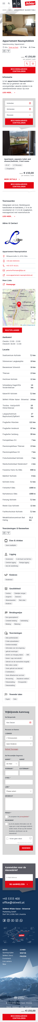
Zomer (22, 950)
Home (5, 10)
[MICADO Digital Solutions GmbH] (19, 997)
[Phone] (27, 63)
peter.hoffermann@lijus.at (15, 270)
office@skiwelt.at (13, 902)
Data (22, 1007)
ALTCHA (29, 842)
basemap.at (31, 325)
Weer (4, 964)
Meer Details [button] (10, 179)
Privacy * (8, 813)
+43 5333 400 (11, 898)
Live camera (7, 961)
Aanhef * (8, 759)
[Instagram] (8, 920)
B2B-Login (28, 1007)
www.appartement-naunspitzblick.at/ (19, 275)
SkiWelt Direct (8, 955)
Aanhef (21, 759)
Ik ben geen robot (16, 838)
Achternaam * (24, 768)
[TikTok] (17, 920)
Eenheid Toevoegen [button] (11, 749)
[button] (3, 3)
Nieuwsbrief (9, 820)
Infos (5, 950)
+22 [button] (31, 152)
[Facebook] (4, 920)
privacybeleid (24, 817)
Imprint (8, 1007)
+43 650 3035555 (13, 261)
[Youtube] (12, 920)
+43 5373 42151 (12, 266)
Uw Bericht (9, 796)
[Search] (9, 3)
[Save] (32, 63)
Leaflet (24, 325)
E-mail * (7, 778)
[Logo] (30, 3)
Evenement (7, 958)
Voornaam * (9, 768)
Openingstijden (8, 952)
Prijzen (23, 956)
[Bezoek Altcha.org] (30, 839)
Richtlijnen (16, 1007)
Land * (7, 787)
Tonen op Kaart (13, 47)
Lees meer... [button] (7, 93)
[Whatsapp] (21, 920)
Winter (23, 953)
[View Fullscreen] (32, 320)
